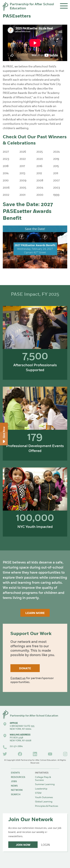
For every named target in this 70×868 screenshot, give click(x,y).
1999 (56, 195)
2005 (23, 187)
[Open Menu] (63, 5)
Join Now (23, 845)
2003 (56, 187)
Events (15, 773)
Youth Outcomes (44, 797)
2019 (56, 159)
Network (17, 790)
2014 (5, 173)
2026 (23, 152)
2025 (39, 152)
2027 (6, 152)
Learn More (35, 613)
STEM (38, 793)
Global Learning (43, 802)
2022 (23, 159)
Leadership (41, 789)
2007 (56, 180)
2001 (22, 195)
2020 (39, 159)
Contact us (18, 678)
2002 (6, 195)
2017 (22, 166)
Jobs (14, 781)
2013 (22, 173)
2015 (56, 166)
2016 (39, 166)
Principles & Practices (46, 806)
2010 (6, 180)
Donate (25, 668)
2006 (6, 187)
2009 (23, 180)
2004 (39, 187)
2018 (6, 166)
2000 (39, 195)
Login (45, 845)
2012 (39, 173)
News (14, 786)
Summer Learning (45, 784)
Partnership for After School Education (32, 6)
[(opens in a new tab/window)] (5, 754)
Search (15, 794)
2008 (39, 180)
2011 (55, 173)
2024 (56, 152)
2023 (6, 159)
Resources (18, 777)
